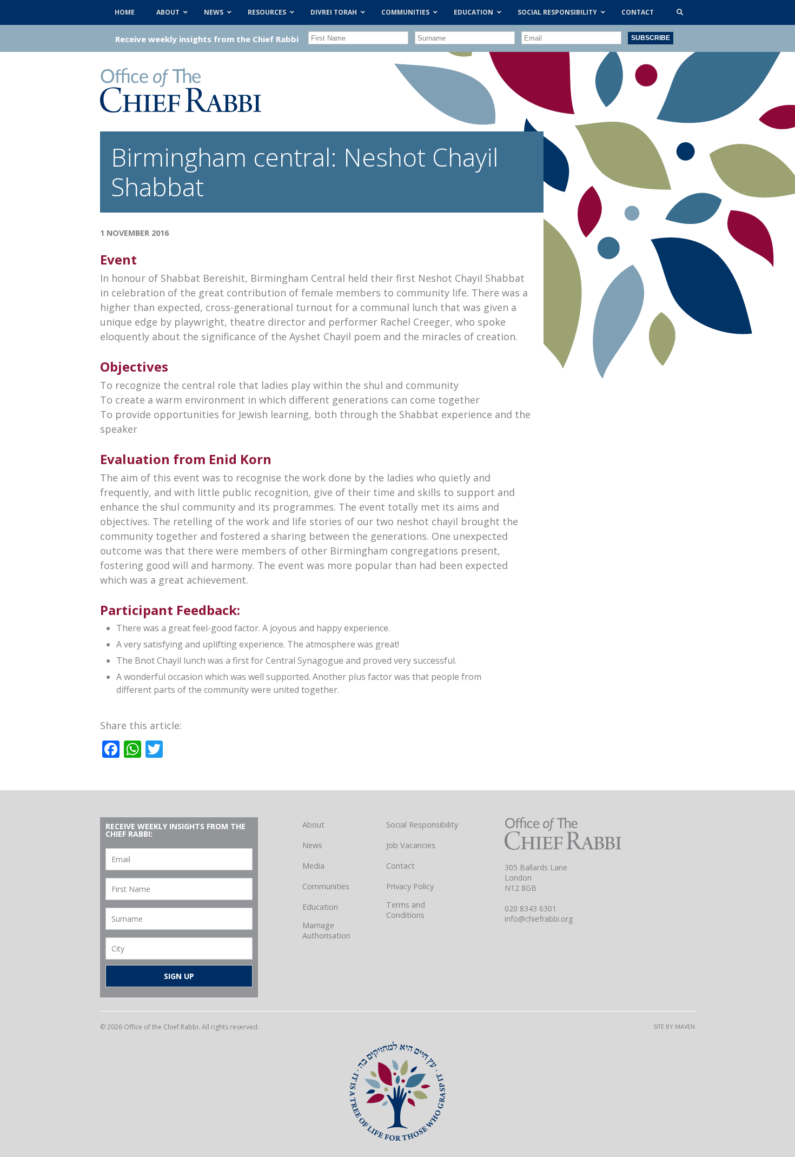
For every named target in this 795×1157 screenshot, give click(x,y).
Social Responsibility (422, 824)
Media (313, 866)
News (312, 845)
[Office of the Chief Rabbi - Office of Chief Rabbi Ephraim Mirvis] (180, 108)
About (313, 824)
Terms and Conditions (405, 910)
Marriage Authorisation (326, 930)
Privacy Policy (410, 886)
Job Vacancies (410, 845)
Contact (400, 866)
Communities (325, 886)
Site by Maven (674, 1026)
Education (320, 907)
